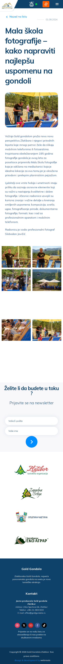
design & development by (32, 660)
